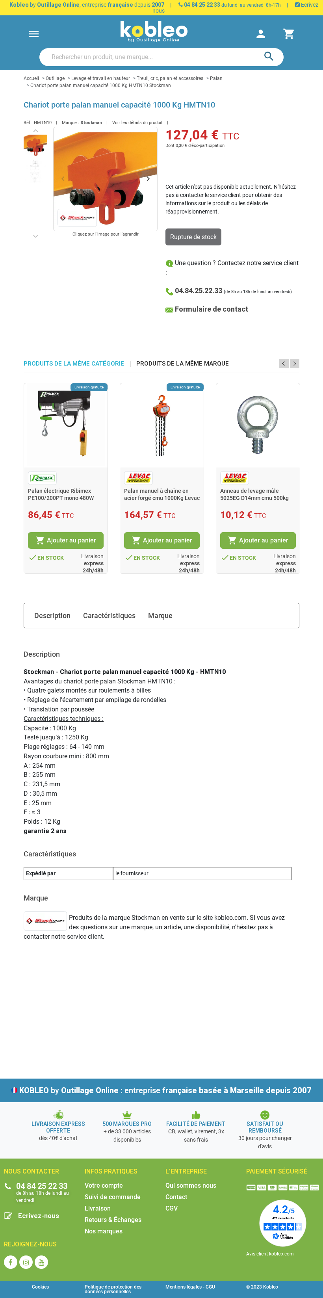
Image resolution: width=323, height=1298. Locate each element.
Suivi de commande (113, 1197)
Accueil (31, 78)
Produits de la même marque (182, 364)
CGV (171, 1208)
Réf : (28, 122)
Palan (216, 78)
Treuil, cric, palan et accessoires (170, 78)
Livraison (98, 1208)
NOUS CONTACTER (31, 1171)
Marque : (70, 122)
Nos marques (104, 1231)
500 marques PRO (127, 1124)
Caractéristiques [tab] (109, 615)
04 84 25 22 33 (201, 5)
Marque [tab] (160, 615)
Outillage (55, 78)
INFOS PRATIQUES (111, 1171)
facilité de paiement (196, 1124)
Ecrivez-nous (38, 1216)
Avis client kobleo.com (270, 1254)
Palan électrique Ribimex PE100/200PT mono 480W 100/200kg (61, 498)
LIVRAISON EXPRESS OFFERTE (58, 1127)
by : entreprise (165, 1090)
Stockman (91, 122)
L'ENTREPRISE (186, 1171)
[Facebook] (10, 1262)
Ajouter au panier (65, 540)
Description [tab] (52, 615)
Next (294, 363)
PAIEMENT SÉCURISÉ (276, 1171)
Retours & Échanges (113, 1220)
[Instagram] (26, 1262)
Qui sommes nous (190, 1185)
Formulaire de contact (211, 309)
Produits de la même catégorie (74, 364)
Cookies (40, 1287)
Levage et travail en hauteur (100, 78)
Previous (284, 363)
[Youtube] (41, 1262)
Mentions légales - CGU (190, 1287)
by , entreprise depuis (86, 5)
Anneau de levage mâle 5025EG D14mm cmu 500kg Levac (254, 498)
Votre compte (104, 1185)
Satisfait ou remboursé (265, 1127)
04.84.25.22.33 (198, 290)
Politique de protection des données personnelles (113, 1289)
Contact (176, 1197)
